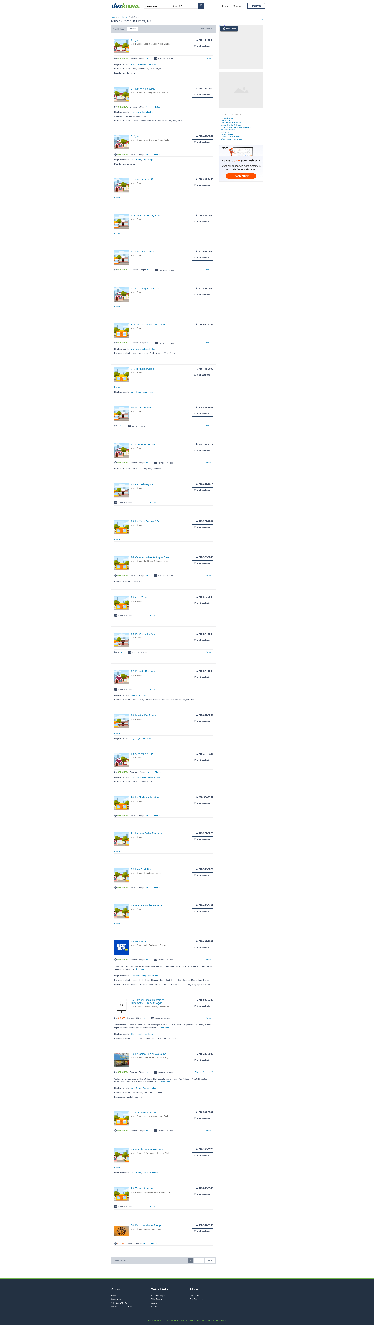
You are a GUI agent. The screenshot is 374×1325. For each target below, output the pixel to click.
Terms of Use (212, 1320)
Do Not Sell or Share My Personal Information (184, 1320)
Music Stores (136, 44)
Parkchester (147, 112)
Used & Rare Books (230, 136)
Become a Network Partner (123, 1306)
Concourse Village (139, 976)
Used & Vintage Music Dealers (157, 44)
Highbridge (135, 738)
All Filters (119, 29)
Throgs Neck (136, 1034)
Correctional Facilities (153, 873)
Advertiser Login (158, 1295)
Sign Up (237, 6)
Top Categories (196, 1299)
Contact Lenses (150, 1007)
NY (119, 17)
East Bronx (152, 64)
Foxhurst (146, 695)
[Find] (201, 6)
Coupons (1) (207, 1072)
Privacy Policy (154, 1320)
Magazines (226, 120)
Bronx (124, 17)
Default (208, 29)
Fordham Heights (150, 1088)
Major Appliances (151, 945)
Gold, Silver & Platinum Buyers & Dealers (162, 1058)
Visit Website (203, 46)
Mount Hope (148, 392)
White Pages (156, 1299)
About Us (115, 1295)
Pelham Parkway (138, 64)
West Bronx (136, 159)
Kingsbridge (148, 159)
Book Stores (227, 118)
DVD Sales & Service (153, 561)
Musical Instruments (152, 1229)
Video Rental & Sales (231, 125)
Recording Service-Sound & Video (158, 92)
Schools (225, 132)
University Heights (151, 1173)
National (154, 1303)
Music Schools (228, 129)
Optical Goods (165, 1007)
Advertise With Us (119, 1303)
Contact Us (116, 1299)
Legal (223, 1320)
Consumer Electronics (169, 945)
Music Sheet (227, 134)
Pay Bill (154, 1306)
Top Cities (194, 1295)
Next (210, 1260)
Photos (208, 58)
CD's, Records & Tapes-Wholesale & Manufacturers (166, 1153)
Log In (225, 6)
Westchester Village (151, 777)
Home (113, 17)
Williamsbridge (148, 349)
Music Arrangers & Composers (157, 1192)
